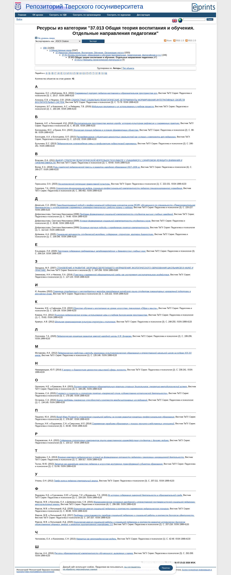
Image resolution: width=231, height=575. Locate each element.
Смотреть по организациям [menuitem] (87, 15)
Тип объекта (128, 68)
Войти (19, 19)
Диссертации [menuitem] (143, 15)
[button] (93, 41)
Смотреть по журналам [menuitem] (119, 15)
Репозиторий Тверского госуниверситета (84, 6)
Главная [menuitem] (22, 15)
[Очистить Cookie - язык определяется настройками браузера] (180, 19)
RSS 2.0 (192, 40)
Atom (169, 40)
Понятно (166, 568)
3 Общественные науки (60, 50)
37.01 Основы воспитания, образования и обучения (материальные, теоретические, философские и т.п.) (112, 55)
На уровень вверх (46, 38)
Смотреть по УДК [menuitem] (58, 15)
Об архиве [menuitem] (38, 15)
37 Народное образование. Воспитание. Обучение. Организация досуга (90, 52)
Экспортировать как (44, 41)
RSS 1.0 (180, 40)
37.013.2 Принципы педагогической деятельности (98, 60)
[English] (174, 19)
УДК (45, 48)
